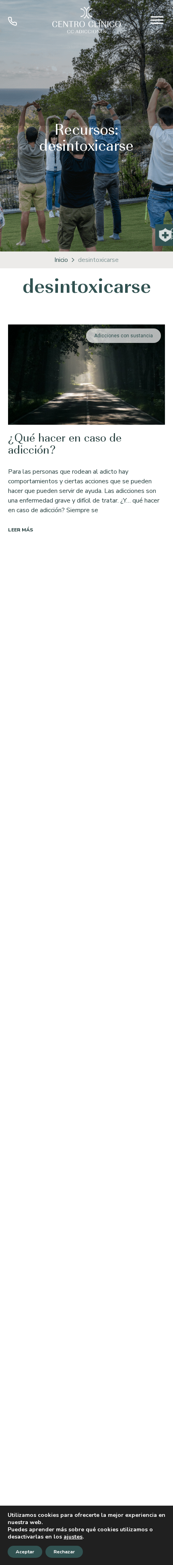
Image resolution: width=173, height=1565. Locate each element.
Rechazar (64, 1552)
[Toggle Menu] (156, 20)
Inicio (61, 259)
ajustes (73, 1537)
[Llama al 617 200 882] (12, 23)
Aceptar (25, 1552)
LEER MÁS (20, 530)
